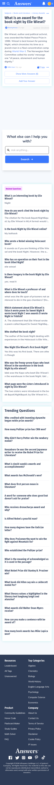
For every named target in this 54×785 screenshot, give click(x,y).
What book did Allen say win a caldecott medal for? (26, 584)
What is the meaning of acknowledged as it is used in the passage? (27, 560)
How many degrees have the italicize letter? (24, 529)
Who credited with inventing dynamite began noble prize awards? (25, 419)
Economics (33, 702)
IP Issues (32, 744)
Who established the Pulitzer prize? (24, 550)
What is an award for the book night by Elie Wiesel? (25, 20)
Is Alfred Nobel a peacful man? (21, 518)
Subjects (8, 13)
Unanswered (10, 676)
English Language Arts (38, 687)
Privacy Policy (34, 729)
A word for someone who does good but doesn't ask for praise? (26, 497)
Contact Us (33, 718)
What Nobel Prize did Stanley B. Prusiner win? (26, 572)
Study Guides (11, 729)
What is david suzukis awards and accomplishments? (23, 465)
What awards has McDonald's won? (23, 475)
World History (34, 681)
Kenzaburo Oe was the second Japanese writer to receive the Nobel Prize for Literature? (26, 452)
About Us (32, 713)
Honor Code (10, 718)
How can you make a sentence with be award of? (25, 621)
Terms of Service (36, 723)
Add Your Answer (27, 81)
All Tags (8, 671)
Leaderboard (10, 666)
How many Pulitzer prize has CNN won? (25, 429)
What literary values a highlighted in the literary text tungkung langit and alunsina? (26, 596)
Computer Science (36, 697)
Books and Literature (22, 13)
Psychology (33, 692)
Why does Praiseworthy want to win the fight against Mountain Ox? (26, 540)
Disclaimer (33, 734)
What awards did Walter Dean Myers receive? (24, 609)
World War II (19, 51)
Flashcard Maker (12, 723)
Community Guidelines (15, 713)
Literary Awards (38, 13)
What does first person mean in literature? (21, 486)
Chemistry (33, 671)
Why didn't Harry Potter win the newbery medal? (26, 439)
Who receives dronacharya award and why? (25, 509)
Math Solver (10, 734)
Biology (31, 676)
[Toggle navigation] (3, 3)
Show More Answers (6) (27, 74)
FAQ (7, 739)
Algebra (31, 666)
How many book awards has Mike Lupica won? (26, 632)
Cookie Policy (34, 739)
